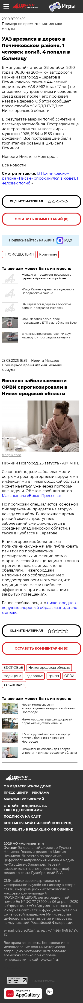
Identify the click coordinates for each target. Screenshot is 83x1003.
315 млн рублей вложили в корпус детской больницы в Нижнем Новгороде (46, 737)
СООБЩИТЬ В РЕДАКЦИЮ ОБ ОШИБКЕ (38, 829)
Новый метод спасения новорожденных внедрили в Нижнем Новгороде (48, 708)
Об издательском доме (27, 786)
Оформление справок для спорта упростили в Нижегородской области (49, 750)
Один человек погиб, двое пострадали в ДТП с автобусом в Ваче (49, 320)
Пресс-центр (16, 793)
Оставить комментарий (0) (41, 219)
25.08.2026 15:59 (14, 360)
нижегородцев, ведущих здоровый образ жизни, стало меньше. (39, 608)
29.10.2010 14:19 (14, 19)
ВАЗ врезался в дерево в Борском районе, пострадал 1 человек (46, 306)
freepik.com (11, 455)
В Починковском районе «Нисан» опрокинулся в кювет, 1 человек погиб (40, 178)
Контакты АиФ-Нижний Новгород (37, 823)
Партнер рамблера (43, 980)
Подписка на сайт (22, 816)
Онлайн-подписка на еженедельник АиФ (25, 808)
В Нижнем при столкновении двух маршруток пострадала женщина (46, 335)
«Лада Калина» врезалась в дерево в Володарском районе (48, 291)
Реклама (40, 793)
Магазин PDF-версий (24, 799)
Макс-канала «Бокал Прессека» (32, 496)
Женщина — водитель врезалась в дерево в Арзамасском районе (46, 276)
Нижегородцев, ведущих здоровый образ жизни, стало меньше (47, 721)
